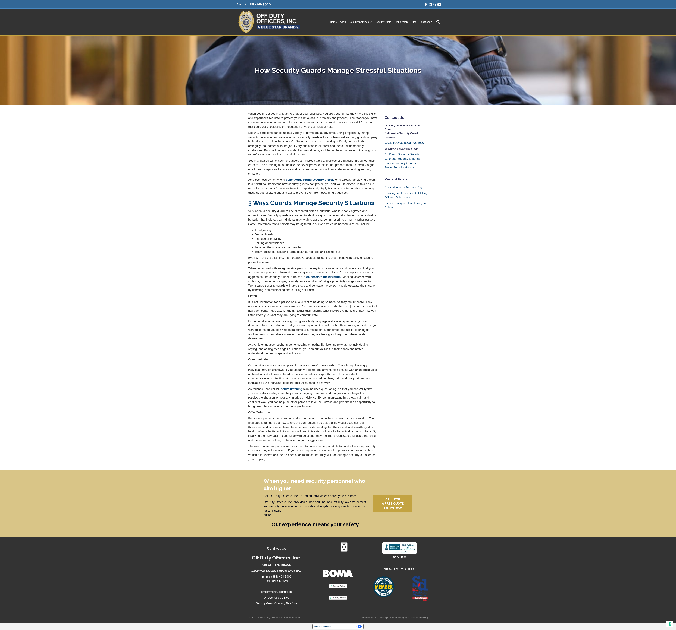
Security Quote (383, 21)
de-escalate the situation (323, 277)
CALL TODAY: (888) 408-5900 (404, 142)
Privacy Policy (339, 597)
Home (333, 21)
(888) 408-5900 (258, 4)
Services (381, 617)
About (343, 21)
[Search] (437, 22)
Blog (414, 21)
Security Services (359, 21)
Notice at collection (322, 626)
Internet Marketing (396, 617)
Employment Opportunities (276, 591)
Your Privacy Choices (344, 626)
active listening (291, 389)
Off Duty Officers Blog (276, 597)
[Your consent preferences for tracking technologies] (669, 624)
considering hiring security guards (310, 179)
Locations (425, 21)
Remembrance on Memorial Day (403, 187)
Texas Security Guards (400, 167)
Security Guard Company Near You (276, 603)
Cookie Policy (339, 586)
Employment (401, 21)
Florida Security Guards (400, 163)
